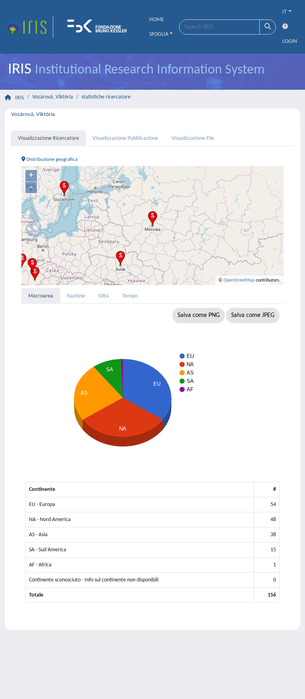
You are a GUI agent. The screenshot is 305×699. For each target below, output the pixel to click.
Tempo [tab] (129, 296)
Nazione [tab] (76, 296)
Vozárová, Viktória (52, 97)
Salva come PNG (199, 315)
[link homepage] (29, 27)
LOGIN (289, 41)
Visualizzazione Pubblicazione (125, 138)
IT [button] (284, 12)
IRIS (19, 98)
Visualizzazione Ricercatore (48, 138)
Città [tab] (103, 296)
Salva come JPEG (252, 315)
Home (156, 20)
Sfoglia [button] (158, 34)
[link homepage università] (100, 27)
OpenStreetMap (239, 280)
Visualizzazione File (193, 138)
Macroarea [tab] (40, 296)
